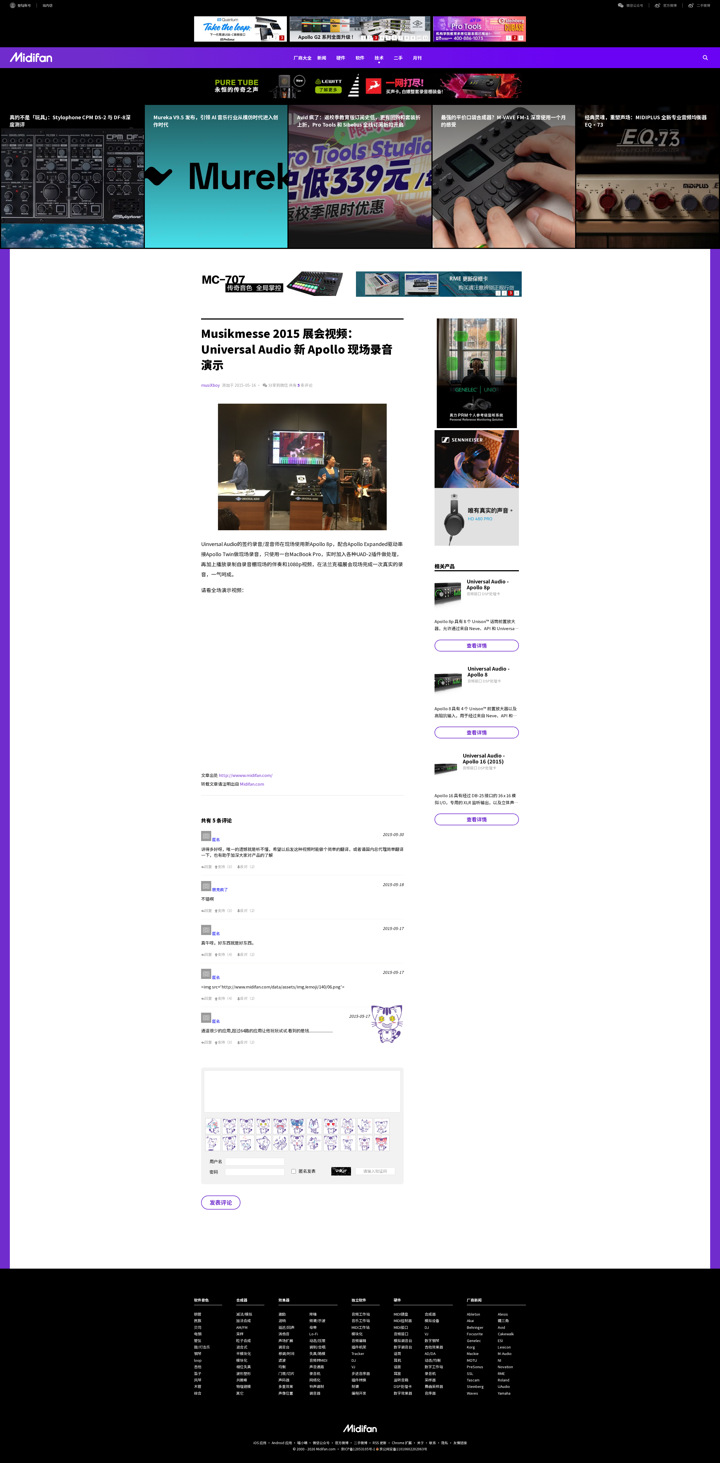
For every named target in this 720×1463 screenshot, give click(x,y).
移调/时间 (286, 1353)
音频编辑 (359, 1340)
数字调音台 (403, 1347)
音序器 (430, 1393)
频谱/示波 (317, 1320)
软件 (360, 57)
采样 (240, 1333)
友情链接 (460, 1442)
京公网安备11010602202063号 (403, 1448)
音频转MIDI (318, 1360)
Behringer (475, 1327)
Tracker (358, 1353)
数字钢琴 (432, 1340)
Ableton (473, 1314)
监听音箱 (401, 1380)
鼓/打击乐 (202, 1347)
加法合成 (243, 1320)
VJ (353, 1366)
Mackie (473, 1353)
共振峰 (241, 1380)
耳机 (397, 1360)
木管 (197, 1386)
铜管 (197, 1314)
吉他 (197, 1366)
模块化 (241, 1360)
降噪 (313, 1314)
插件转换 (359, 1380)
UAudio (504, 1386)
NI (499, 1360)
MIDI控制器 (403, 1320)
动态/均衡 (433, 1360)
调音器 (314, 1393)
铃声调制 (316, 1386)
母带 (313, 1327)
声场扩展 (285, 1340)
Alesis (503, 1314)
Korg (471, 1347)
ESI (500, 1340)
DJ (354, 1360)
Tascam (473, 1380)
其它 (240, 1393)
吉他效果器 (434, 1347)
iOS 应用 (259, 1442)
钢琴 (197, 1353)
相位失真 (243, 1366)
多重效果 (285, 1386)
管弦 (197, 1340)
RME (501, 1373)
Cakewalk (506, 1333)
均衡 (282, 1366)
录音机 (314, 1373)
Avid (501, 1327)
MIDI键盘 (401, 1314)
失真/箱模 (317, 1353)
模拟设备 (432, 1320)
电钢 (197, 1333)
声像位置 (285, 1393)
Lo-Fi (313, 1333)
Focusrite (475, 1333)
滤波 (282, 1360)
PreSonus (475, 1366)
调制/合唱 (317, 1347)
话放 (397, 1366)
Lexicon (504, 1347)
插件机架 (359, 1347)
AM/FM (242, 1327)
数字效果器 (403, 1393)
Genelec (474, 1340)
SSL (470, 1373)
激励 (282, 1314)
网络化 (314, 1380)
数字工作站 (434, 1366)
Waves (472, 1393)
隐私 (444, 1442)
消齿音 (283, 1333)
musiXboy (210, 385)
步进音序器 (361, 1373)
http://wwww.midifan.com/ (246, 775)
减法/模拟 (244, 1314)
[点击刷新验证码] (341, 1171)
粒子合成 (243, 1340)
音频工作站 (361, 1314)
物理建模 (243, 1386)
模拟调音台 (403, 1340)
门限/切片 (286, 1373)
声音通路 (316, 1366)
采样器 (430, 1380)
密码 (214, 1172)
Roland (503, 1380)
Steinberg (475, 1386)
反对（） (248, 866)
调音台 (283, 1347)
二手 (398, 57)
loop (198, 1360)
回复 (208, 866)
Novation (505, 1366)
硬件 (340, 57)
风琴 (197, 1380)
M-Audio (505, 1353)
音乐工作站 (361, 1320)
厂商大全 (303, 57)
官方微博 (670, 5)
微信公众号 (634, 5)
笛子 (197, 1373)
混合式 (241, 1347)
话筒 (397, 1353)
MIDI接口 (401, 1327)
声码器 (283, 1380)
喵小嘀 (302, 1442)
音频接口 (401, 1333)
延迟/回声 (286, 1327)
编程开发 (359, 1393)
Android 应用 (282, 1442)
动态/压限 (317, 1340)
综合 (197, 1393)
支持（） (226, 866)
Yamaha (504, 1393)
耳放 (397, 1373)
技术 (379, 57)
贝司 (197, 1327)
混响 (282, 1320)
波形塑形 (243, 1373)
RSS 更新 (379, 1442)
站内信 (47, 5)
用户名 (216, 1161)
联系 (432, 1442)
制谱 (355, 1386)
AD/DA (430, 1353)
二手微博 (703, 5)
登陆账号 (24, 5)
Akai (470, 1320)
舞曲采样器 (434, 1386)
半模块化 (243, 1353)
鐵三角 (503, 1320)
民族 (197, 1320)
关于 (420, 1442)
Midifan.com (252, 784)
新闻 (321, 57)
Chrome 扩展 (402, 1442)
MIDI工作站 (361, 1327)
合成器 (430, 1314)
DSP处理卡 (403, 1386)
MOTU (472, 1360)
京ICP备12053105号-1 (358, 1448)
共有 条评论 (300, 385)
